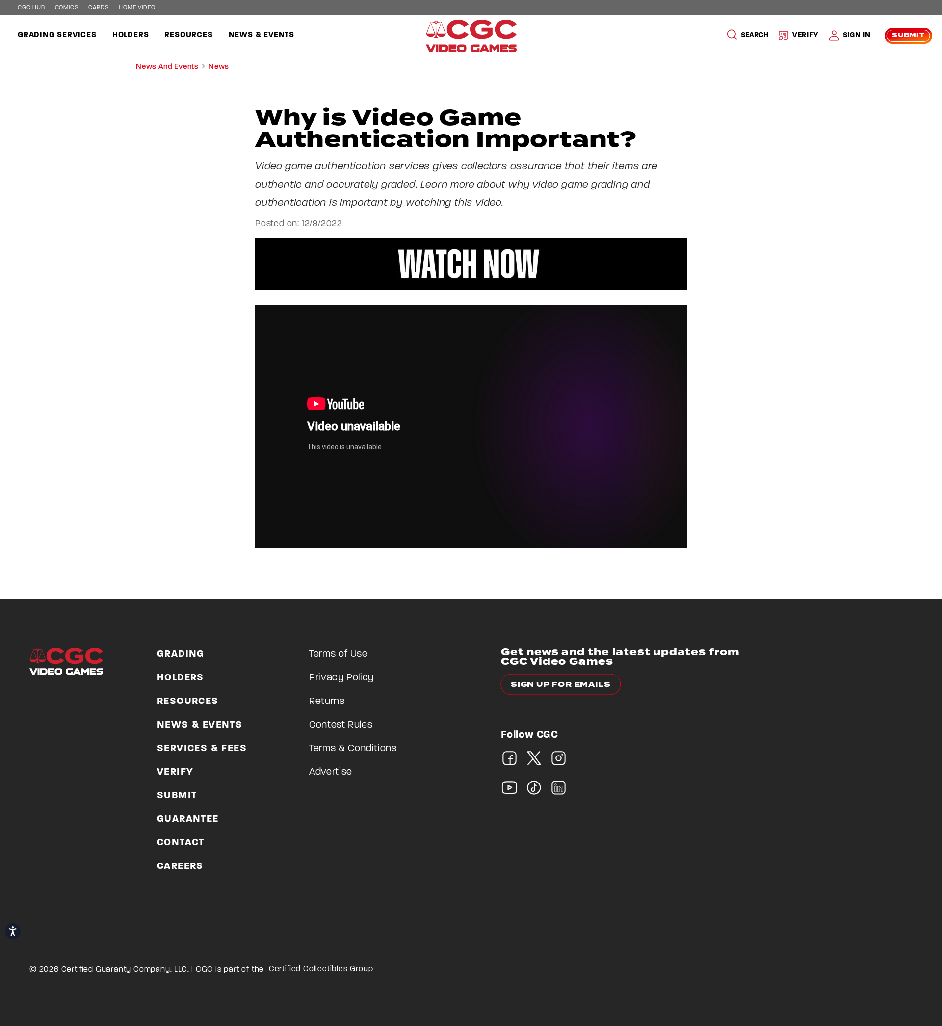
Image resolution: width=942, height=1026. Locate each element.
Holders (130, 35)
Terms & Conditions (353, 749)
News (219, 67)
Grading (181, 654)
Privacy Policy (341, 678)
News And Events (167, 67)
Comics (67, 8)
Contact (181, 843)
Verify (805, 35)
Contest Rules (340, 725)
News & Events (261, 35)
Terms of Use (338, 654)
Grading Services (57, 35)
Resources (188, 35)
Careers (180, 866)
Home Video (137, 8)
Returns (327, 701)
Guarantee (188, 819)
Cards (98, 8)
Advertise (330, 772)
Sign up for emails (560, 684)
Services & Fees (202, 749)
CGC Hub (31, 8)
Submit (908, 35)
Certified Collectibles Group (321, 969)
